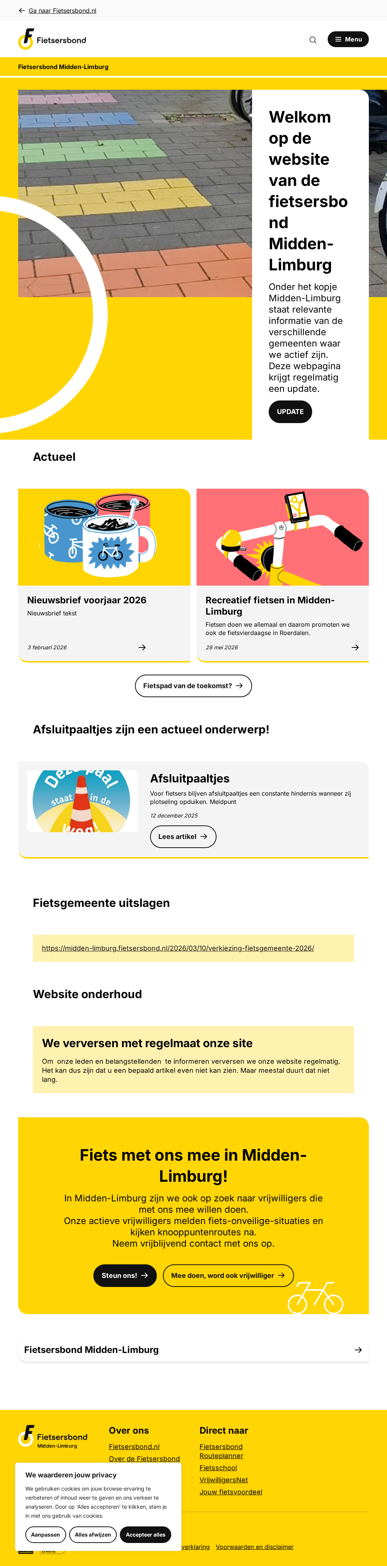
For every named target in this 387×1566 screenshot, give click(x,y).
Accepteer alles (146, 1534)
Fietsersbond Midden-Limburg (91, 1349)
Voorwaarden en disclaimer (255, 1547)
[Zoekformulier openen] (317, 39)
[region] (98, 1507)
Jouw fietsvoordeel (231, 1492)
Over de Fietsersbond (144, 1459)
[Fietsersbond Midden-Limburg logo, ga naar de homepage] (52, 39)
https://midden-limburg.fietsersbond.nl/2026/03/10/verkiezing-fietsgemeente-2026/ (178, 948)
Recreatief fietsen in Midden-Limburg (270, 606)
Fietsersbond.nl (134, 1447)
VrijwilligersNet (224, 1480)
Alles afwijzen (93, 1534)
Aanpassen (45, 1534)
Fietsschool (218, 1468)
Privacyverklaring (185, 1547)
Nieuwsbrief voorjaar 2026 (87, 600)
